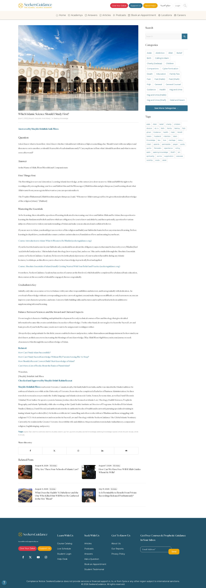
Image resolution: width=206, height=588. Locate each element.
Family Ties (175, 74)
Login (177, 5)
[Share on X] (54, 450)
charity (168, 124)
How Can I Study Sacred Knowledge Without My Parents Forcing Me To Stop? (53, 356)
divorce (149, 128)
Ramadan (157, 148)
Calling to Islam (162, 58)
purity (182, 144)
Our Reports (117, 548)
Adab (149, 53)
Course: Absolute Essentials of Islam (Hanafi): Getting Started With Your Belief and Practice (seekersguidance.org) (69, 266)
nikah (149, 144)
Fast (149, 79)
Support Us (136, 5)
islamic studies (51, 432)
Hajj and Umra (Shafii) (156, 100)
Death (150, 74)
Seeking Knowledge (61, 118)
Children (170, 63)
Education (161, 74)
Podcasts (88, 548)
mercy (180, 140)
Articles (88, 543)
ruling (177, 148)
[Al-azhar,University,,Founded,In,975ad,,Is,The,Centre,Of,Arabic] (78, 68)
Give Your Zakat (119, 5)
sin (179, 152)
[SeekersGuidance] (35, 5)
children (177, 124)
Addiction (160, 53)
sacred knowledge (89, 432)
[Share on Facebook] (30, 450)
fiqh (30, 432)
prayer (175, 144)
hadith (165, 132)
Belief (179, 53)
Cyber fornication (170, 68)
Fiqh (149, 84)
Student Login (64, 554)
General (158, 84)
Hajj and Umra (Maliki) (156, 95)
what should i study (125, 432)
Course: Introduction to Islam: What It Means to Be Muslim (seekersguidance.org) (55, 240)
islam (175, 136)
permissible (166, 144)
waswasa (179, 156)
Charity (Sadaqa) (154, 63)
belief (161, 124)
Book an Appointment (95, 564)
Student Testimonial (94, 569)
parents (156, 144)
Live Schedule (64, 548)
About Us (116, 543)
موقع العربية (165, 5)
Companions (152, 68)
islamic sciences (39, 432)
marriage (172, 140)
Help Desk (62, 559)
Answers (88, 554)
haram (149, 136)
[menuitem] (61, 15)
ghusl (149, 132)
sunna (159, 156)
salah (149, 152)
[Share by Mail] (126, 450)
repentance (168, 148)
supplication (168, 156)
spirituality (150, 156)
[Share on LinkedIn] (102, 450)
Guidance (151, 89)
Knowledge (151, 140)
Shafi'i (173, 152)
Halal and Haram (177, 100)
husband (157, 136)
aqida (26, 432)
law (159, 140)
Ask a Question (91, 559)
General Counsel (173, 84)
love (164, 140)
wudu (157, 160)
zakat (164, 160)
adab (148, 124)
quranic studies (76, 432)
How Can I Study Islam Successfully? (34, 352)
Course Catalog (64, 543)
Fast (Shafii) (174, 79)
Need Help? (150, 5)
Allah (170, 53)
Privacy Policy (118, 554)
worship (150, 160)
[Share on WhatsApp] (78, 450)
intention (167, 136)
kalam (60, 432)
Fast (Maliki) (160, 79)
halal (173, 132)
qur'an (66, 432)
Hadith (163, 89)
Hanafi (179, 132)
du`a (156, 128)
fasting (177, 128)
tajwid (114, 432)
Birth (149, 58)
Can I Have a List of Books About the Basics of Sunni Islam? (44, 365)
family (169, 128)
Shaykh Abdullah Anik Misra (39, 118)
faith (163, 128)
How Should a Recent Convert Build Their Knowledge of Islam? (46, 361)
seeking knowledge (104, 432)
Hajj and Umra (176, 89)
